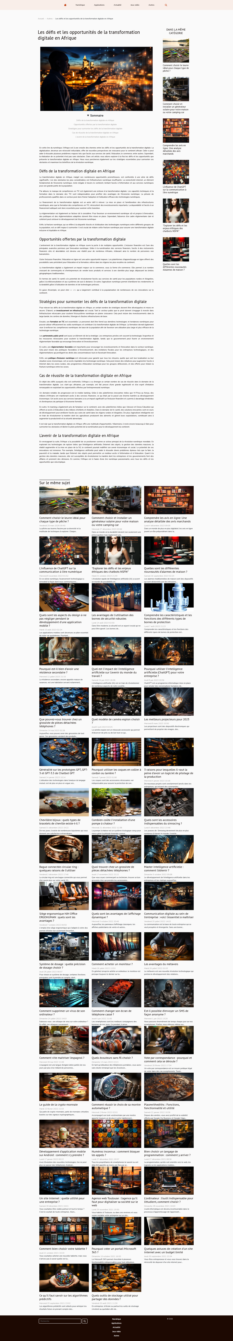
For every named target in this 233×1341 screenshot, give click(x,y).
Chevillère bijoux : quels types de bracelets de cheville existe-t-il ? (59, 821)
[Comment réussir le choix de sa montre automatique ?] (116, 1086)
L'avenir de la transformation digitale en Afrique (95, 137)
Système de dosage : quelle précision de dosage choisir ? (62, 965)
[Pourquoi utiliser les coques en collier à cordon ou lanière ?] (116, 751)
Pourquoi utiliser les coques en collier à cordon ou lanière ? (116, 771)
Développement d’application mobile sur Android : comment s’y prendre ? (62, 1153)
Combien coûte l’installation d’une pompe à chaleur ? (113, 821)
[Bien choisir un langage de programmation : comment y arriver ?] (169, 1133)
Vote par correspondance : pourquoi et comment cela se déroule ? (168, 1059)
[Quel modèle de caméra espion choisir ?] (116, 701)
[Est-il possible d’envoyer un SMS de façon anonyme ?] (169, 993)
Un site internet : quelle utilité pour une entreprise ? (61, 1200)
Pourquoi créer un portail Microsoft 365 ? (114, 1250)
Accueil (41, 18)
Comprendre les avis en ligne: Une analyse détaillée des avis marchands (174, 149)
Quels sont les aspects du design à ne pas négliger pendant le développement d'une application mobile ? (62, 620)
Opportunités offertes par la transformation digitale (95, 124)
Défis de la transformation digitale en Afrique (95, 120)
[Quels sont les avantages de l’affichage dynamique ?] (116, 896)
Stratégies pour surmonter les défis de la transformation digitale (95, 128)
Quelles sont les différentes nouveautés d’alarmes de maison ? (174, 267)
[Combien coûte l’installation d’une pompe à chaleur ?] (116, 802)
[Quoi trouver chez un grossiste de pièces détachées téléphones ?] (116, 849)
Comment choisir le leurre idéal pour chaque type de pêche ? (176, 68)
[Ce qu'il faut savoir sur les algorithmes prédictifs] (64, 1277)
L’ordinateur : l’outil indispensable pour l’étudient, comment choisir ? (168, 1200)
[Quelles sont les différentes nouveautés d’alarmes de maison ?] (176, 249)
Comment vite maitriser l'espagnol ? (61, 1058)
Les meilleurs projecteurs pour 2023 (166, 719)
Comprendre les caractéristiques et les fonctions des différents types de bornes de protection (168, 618)
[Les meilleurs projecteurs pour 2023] (169, 701)
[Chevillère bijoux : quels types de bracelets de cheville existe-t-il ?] (64, 802)
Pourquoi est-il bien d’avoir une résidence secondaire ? (59, 670)
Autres (151, 5)
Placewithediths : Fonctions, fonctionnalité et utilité (161, 1106)
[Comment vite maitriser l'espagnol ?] (64, 1040)
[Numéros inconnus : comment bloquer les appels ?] (116, 1133)
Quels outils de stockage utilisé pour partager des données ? (115, 1297)
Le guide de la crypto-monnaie (58, 1104)
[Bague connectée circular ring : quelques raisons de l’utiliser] (64, 849)
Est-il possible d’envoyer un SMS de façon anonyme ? (166, 1012)
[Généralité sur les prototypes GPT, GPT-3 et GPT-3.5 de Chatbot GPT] (64, 751)
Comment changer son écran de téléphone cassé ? (111, 1012)
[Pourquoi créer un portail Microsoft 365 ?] (116, 1230)
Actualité (117, 5)
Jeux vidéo (135, 5)
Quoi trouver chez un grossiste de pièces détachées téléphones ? (113, 868)
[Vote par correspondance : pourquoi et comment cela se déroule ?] (169, 1040)
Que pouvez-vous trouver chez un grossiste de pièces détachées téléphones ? (60, 722)
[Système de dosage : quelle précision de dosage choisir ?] (64, 946)
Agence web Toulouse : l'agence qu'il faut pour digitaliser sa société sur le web (115, 1201)
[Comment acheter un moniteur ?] (116, 946)
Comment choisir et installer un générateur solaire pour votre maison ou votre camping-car (175, 108)
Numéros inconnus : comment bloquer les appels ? (116, 1153)
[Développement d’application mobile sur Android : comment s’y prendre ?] (64, 1133)
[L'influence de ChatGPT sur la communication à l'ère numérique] (176, 172)
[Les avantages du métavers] (169, 946)
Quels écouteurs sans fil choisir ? (112, 1058)
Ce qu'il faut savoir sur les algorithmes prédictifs (63, 1297)
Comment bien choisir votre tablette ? (63, 1249)
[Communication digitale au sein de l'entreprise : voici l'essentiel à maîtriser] (169, 896)
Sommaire (96, 115)
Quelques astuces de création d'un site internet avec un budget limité (168, 1250)
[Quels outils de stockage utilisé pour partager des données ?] (116, 1277)
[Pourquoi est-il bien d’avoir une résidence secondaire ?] (64, 651)
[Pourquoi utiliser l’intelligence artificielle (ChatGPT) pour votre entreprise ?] (169, 651)
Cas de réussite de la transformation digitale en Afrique (95, 132)
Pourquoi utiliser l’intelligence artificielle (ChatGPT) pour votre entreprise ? (164, 672)
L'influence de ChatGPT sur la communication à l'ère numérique (174, 189)
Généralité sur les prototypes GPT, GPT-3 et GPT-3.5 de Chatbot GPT (63, 771)
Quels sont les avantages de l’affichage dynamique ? (116, 915)
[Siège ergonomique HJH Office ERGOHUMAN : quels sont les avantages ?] (64, 896)
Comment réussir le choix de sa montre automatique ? (116, 1106)
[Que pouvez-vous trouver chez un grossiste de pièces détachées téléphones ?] (64, 701)
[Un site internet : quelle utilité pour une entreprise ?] (64, 1180)
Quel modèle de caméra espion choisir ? (116, 721)
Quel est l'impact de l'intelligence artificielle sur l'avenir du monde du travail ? (114, 672)
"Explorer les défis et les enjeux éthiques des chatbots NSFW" (175, 228)
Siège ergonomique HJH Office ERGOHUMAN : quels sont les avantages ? (58, 917)
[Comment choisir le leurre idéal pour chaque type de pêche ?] (176, 50)
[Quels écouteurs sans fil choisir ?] (116, 1040)
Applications (99, 5)
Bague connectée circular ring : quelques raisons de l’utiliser (58, 868)
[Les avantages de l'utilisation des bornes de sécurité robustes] (116, 597)
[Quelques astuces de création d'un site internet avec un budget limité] (169, 1230)
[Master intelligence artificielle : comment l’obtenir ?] (169, 849)
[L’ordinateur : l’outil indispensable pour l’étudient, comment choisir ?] (169, 1180)
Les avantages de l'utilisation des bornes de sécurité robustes (112, 616)
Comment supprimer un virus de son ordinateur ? (62, 1012)
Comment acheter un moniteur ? (112, 964)
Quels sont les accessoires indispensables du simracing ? (163, 821)
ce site (73, 290)
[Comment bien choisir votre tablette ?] (64, 1230)
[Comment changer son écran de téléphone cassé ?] (116, 993)
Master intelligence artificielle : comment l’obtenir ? (163, 868)
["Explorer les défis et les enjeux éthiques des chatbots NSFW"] (176, 210)
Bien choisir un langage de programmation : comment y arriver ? (167, 1153)
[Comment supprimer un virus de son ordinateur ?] (64, 993)
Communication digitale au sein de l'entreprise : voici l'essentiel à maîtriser (169, 915)
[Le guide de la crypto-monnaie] (64, 1086)
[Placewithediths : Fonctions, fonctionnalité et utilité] (169, 1086)
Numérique (80, 5)
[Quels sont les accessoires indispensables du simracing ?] (169, 802)
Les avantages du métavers (161, 964)
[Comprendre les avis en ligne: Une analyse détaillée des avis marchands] (176, 130)
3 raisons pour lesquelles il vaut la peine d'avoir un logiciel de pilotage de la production (168, 773)
